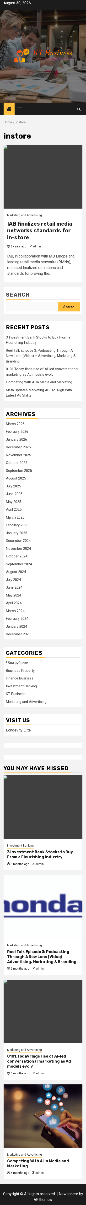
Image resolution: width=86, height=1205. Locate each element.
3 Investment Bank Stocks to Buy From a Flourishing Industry (40, 854)
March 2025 (15, 517)
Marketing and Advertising (24, 215)
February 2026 (17, 431)
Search (18, 295)
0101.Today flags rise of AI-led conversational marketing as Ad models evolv (39, 1061)
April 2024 (14, 603)
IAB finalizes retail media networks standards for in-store (39, 231)
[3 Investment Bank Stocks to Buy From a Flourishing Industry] (43, 807)
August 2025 (16, 478)
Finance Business (19, 678)
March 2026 (15, 424)
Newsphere (68, 1194)
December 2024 (18, 540)
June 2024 (14, 587)
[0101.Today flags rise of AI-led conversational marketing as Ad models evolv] (43, 1011)
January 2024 (16, 626)
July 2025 (13, 486)
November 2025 (18, 455)
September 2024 (19, 564)
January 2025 (16, 533)
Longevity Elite (18, 730)
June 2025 (14, 494)
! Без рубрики (17, 663)
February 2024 (17, 618)
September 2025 (19, 470)
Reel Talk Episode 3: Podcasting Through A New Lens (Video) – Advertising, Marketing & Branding (41, 355)
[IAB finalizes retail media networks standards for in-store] (43, 177)
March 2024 (15, 611)
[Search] (79, 109)
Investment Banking (21, 686)
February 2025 (17, 525)
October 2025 (16, 463)
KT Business (16, 694)
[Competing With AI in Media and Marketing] (43, 1116)
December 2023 (18, 634)
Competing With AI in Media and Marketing (39, 382)
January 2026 (16, 439)
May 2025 (13, 502)
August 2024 (16, 572)
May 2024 (13, 595)
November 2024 (18, 548)
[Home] (9, 109)
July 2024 (13, 580)
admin (36, 246)
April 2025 (14, 509)
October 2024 (16, 556)
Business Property (20, 670)
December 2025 (18, 447)
